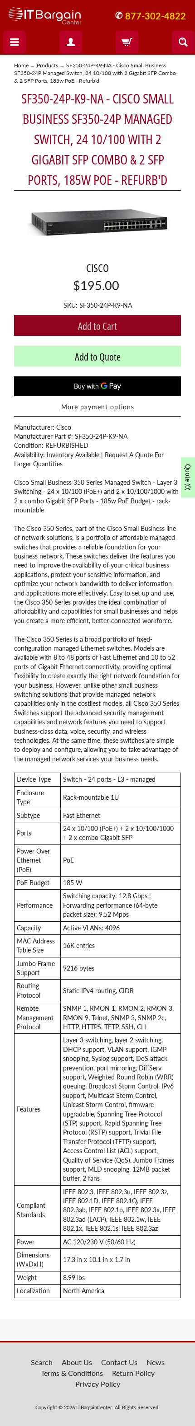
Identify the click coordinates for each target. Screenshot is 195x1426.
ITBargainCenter (94, 1407)
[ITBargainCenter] (45, 12)
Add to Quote (98, 356)
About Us (77, 1362)
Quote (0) (188, 477)
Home (21, 65)
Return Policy (133, 1373)
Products (47, 65)
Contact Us (119, 1362)
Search (42, 1362)
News (155, 1362)
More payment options (97, 407)
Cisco (97, 267)
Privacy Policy (97, 1383)
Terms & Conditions (72, 1373)
